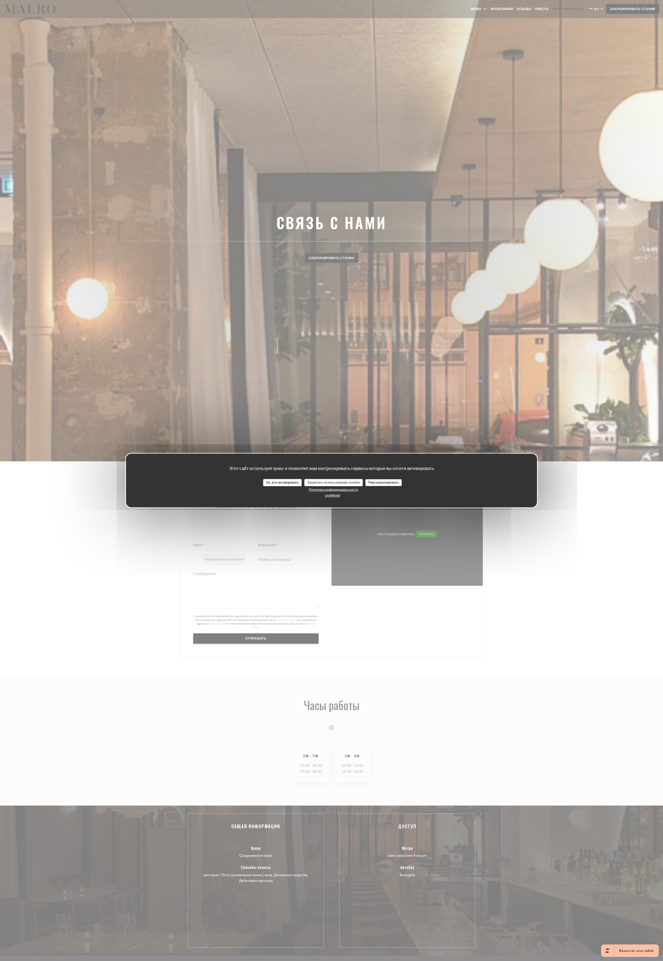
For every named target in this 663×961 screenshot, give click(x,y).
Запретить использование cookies (333, 482)
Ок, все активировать (282, 482)
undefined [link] (332, 495)
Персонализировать (383, 482)
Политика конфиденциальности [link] (333, 489)
